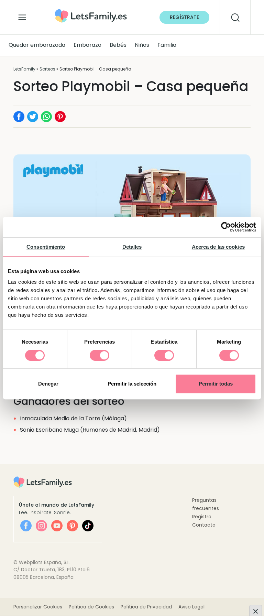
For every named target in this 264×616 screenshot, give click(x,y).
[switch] (99, 355)
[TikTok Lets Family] (88, 525)
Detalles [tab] (132, 247)
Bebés (118, 45)
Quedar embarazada (37, 45)
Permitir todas (216, 384)
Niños (142, 45)
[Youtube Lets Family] (57, 525)
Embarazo (87, 45)
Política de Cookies (91, 606)
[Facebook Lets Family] (26, 525)
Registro (201, 516)
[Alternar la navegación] (22, 15)
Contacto (204, 524)
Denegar (48, 384)
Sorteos (47, 69)
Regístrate (184, 17)
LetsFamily (24, 69)
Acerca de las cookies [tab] (218, 247)
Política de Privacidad (146, 606)
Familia (166, 45)
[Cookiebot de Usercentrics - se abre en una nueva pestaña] (226, 227)
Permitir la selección (132, 384)
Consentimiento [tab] (45, 247)
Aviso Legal (191, 606)
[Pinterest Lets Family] (72, 525)
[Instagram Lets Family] (41, 525)
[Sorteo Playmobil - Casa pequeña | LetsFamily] (91, 11)
